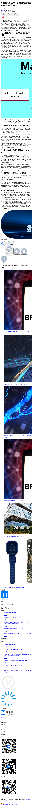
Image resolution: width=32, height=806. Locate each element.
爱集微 (5, 9)
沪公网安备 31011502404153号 (10, 804)
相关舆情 (3, 10)
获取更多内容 (4, 638)
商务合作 (28, 716)
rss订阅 (2, 717)
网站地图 (20, 716)
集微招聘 (11, 716)
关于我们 (24, 716)
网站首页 (3, 716)
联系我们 (15, 716)
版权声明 (7, 716)
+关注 (2, 590)
